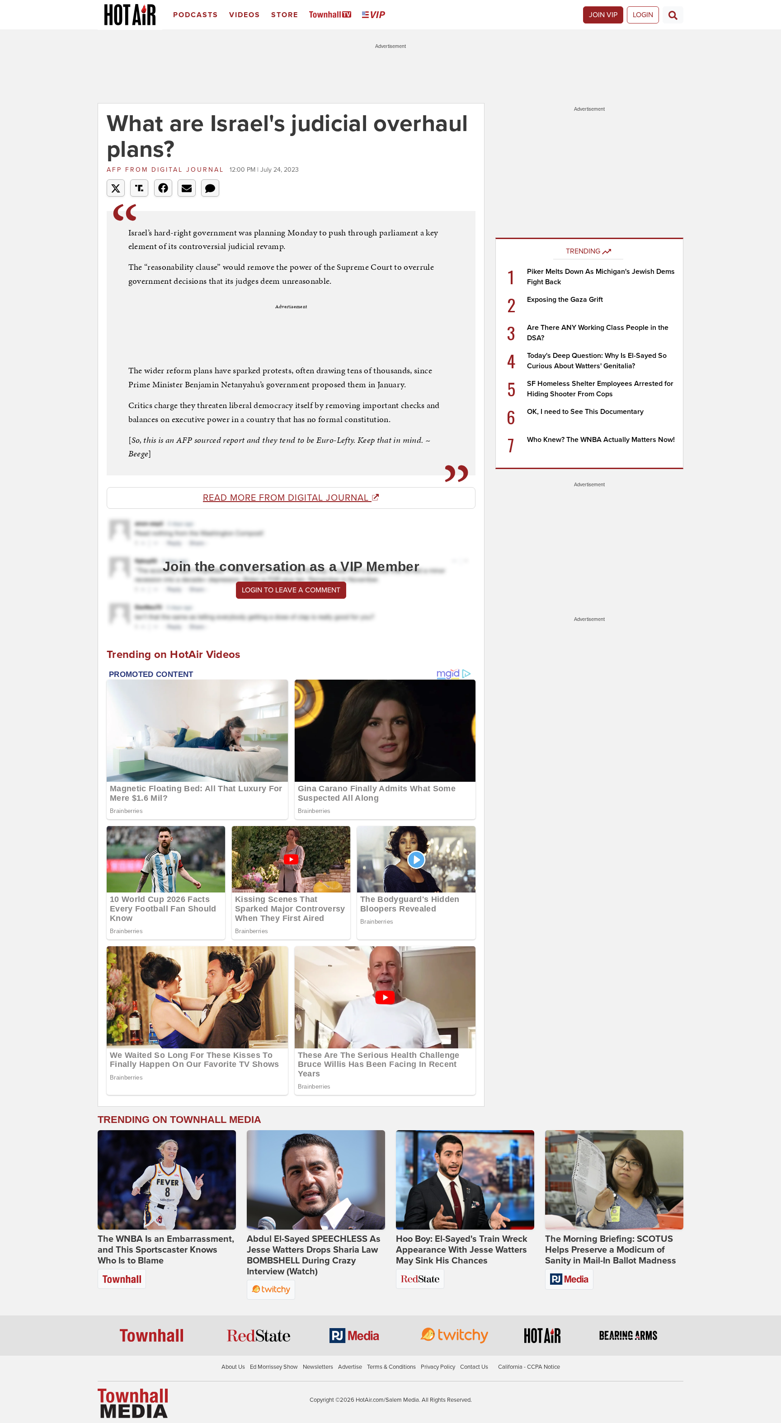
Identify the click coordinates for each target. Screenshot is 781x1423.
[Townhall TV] (332, 15)
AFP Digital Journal (167, 170)
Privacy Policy (438, 1367)
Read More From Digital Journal (287, 498)
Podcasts (195, 14)
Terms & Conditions (391, 1367)
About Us (233, 1367)
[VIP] (375, 15)
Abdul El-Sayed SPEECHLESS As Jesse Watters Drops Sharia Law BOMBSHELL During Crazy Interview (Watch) (314, 1255)
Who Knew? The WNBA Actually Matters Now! (601, 439)
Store (284, 14)
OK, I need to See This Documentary (585, 411)
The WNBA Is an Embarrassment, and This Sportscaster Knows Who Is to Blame (166, 1250)
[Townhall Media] (133, 1403)
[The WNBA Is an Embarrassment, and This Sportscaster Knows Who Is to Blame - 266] (167, 1180)
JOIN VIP (603, 14)
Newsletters (318, 1367)
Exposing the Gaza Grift (565, 299)
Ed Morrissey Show (274, 1367)
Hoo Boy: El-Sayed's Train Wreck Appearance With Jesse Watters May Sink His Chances (461, 1250)
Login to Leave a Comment (291, 590)
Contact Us (474, 1367)
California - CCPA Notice (529, 1367)
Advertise (350, 1367)
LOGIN (643, 14)
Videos (244, 14)
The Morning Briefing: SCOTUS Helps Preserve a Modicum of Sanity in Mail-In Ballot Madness (610, 1250)
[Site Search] (673, 14)
